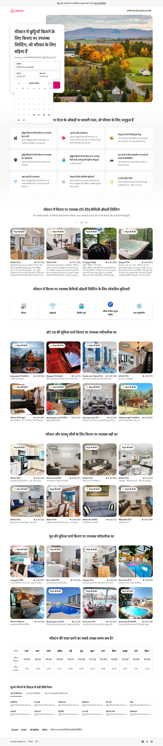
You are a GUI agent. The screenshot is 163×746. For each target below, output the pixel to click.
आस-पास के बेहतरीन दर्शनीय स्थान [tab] (56, 693)
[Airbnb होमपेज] (16, 11)
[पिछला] (77, 222)
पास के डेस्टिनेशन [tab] (16, 693)
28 (44, 115)
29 (49, 115)
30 (19, 120)
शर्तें (36, 741)
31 (24, 120)
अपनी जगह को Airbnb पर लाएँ (139, 10)
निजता (30, 741)
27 (39, 115)
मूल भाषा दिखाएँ (100, 3)
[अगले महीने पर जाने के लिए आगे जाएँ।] (48, 83)
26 (34, 115)
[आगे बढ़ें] (86, 222)
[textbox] (26, 76)
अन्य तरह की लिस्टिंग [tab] (33, 693)
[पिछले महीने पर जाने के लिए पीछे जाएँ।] (19, 83)
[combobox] (37, 67)
